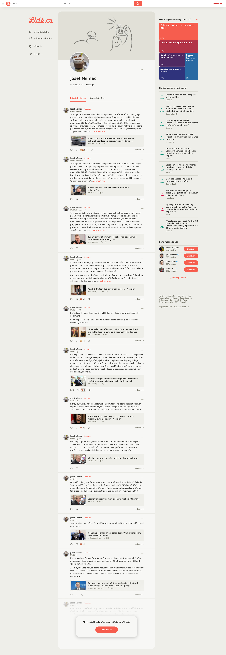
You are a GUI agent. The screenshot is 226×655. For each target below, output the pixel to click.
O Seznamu (163, 300)
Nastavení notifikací (184, 296)
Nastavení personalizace (168, 298)
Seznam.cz (217, 4)
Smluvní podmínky (166, 302)
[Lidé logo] (41, 22)
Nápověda (171, 296)
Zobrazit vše (99, 131)
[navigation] (3, 4)
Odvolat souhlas (186, 298)
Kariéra (162, 296)
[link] (106, 129)
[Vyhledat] (138, 3)
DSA (176, 302)
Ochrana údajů (175, 300)
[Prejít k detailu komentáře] (71, 150)
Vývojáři (183, 302)
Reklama (186, 300)
